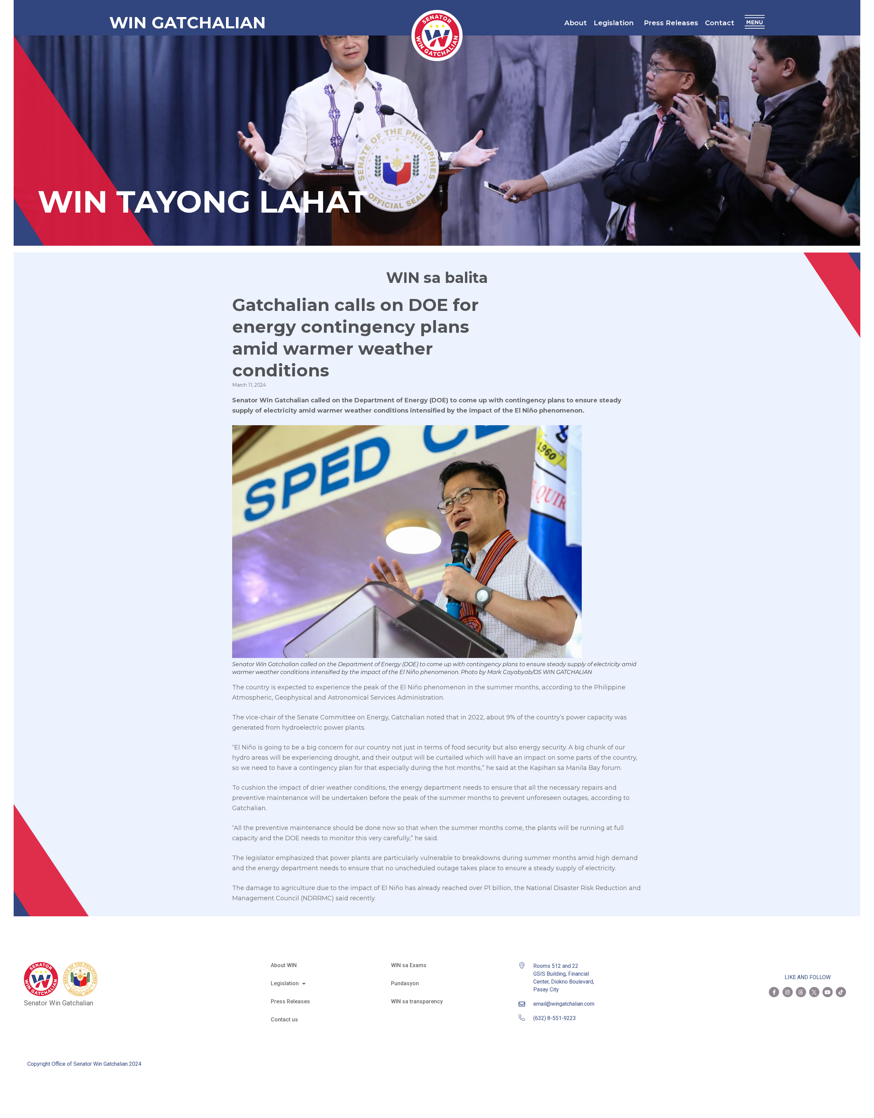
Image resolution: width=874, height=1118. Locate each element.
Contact (719, 23)
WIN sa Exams (408, 965)
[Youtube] (827, 992)
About (575, 23)
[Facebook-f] (774, 992)
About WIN (284, 965)
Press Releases (671, 23)
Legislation (614, 23)
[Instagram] (788, 992)
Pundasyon (405, 983)
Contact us (284, 1019)
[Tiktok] (841, 992)
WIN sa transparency (417, 1001)
